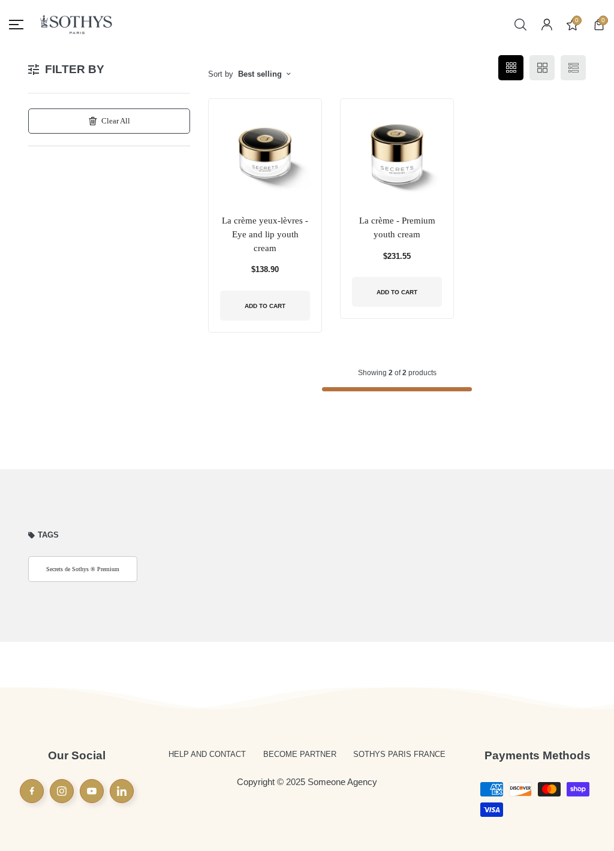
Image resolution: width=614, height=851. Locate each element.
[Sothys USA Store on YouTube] (92, 791)
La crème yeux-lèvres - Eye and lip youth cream (265, 234)
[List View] (573, 67)
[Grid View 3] (510, 67)
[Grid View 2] (542, 67)
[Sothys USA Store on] (122, 791)
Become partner (299, 754)
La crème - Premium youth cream (397, 227)
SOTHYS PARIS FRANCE (399, 754)
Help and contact (207, 754)
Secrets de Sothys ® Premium (82, 569)
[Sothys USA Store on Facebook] (32, 791)
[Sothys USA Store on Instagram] (62, 791)
